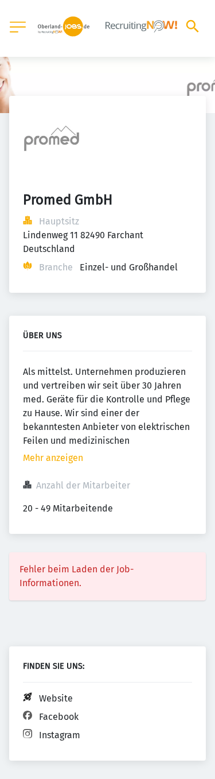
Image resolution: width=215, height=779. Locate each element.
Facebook (59, 716)
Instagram (59, 735)
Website (56, 698)
